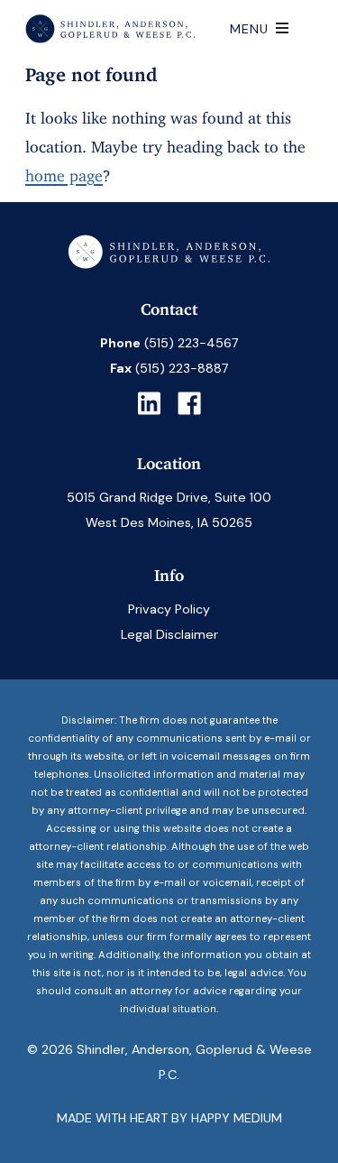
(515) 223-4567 (191, 343)
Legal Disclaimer (169, 634)
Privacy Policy (169, 609)
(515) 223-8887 (182, 368)
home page (64, 171)
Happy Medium (236, 1118)
